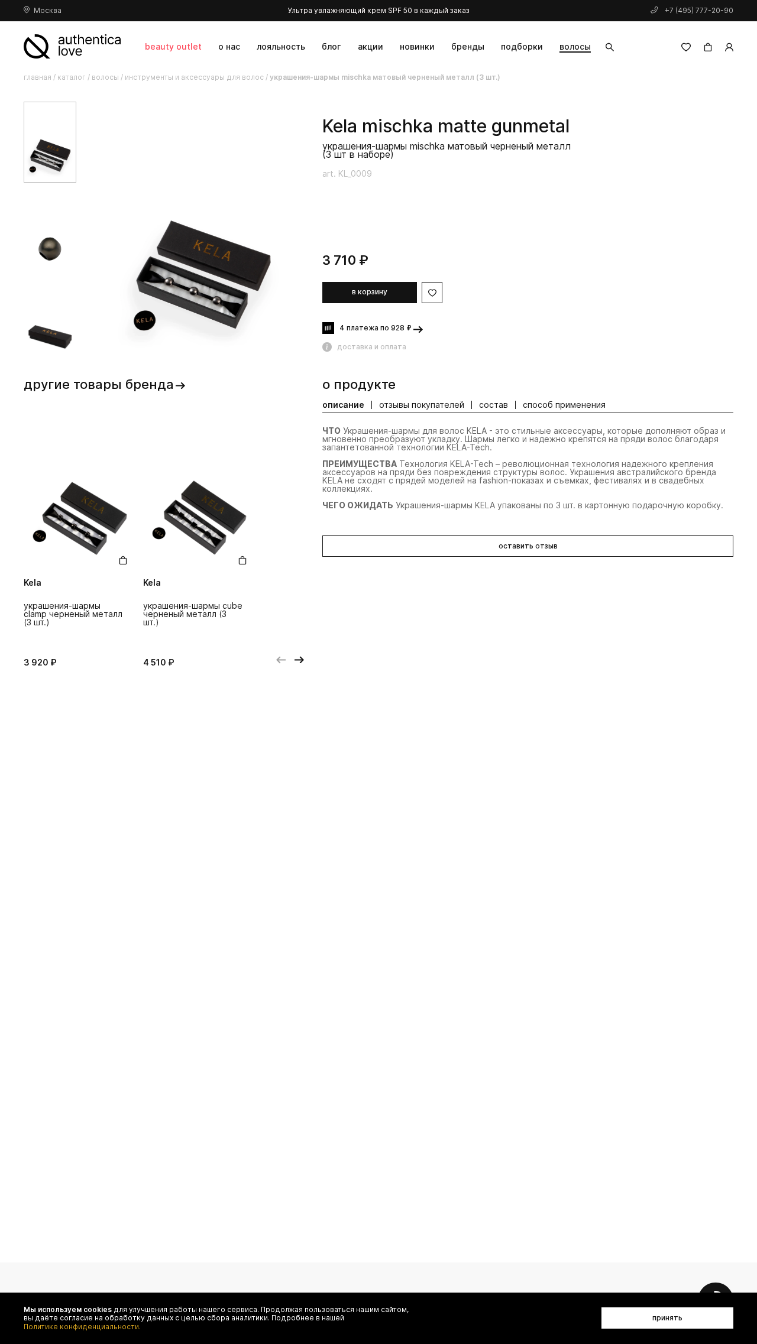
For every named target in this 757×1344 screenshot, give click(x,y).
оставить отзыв (528, 545)
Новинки (417, 46)
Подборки (522, 46)
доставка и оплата (371, 346)
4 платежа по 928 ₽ (375, 327)
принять (667, 1317)
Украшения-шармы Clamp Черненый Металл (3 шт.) (73, 614)
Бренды (467, 46)
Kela (339, 126)
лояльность (281, 46)
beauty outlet (173, 46)
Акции (370, 46)
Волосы (575, 46)
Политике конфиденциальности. (82, 1327)
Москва (48, 10)
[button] (281, 660)
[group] (202, 230)
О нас (229, 46)
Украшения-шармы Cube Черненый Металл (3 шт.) (192, 614)
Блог (331, 46)
